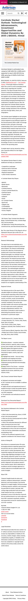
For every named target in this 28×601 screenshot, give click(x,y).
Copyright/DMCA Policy (9, 598)
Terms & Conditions (20, 595)
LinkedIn (3, 515)
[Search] (18, 13)
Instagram (4, 517)
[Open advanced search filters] (22, 13)
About (7, 592)
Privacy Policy (21, 598)
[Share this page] (26, 13)
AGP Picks (4, 2)
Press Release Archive (16, 592)
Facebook (4, 519)
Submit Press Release (8, 595)
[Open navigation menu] (2, 13)
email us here (5, 511)
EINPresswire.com (11, 82)
